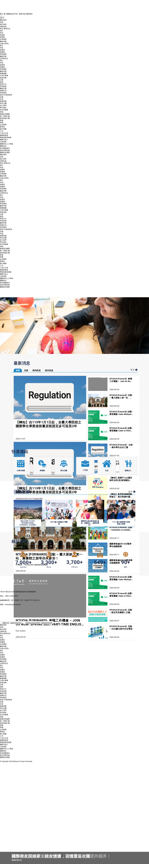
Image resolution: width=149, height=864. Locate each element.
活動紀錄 (3, 26)
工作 (1, 131)
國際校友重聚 (5, 152)
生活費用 (3, 125)
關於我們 (3, 20)
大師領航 (3, 142)
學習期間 (3, 54)
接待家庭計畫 (5, 118)
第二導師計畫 (5, 116)
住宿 (1, 99)
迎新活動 (3, 78)
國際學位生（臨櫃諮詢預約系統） (12, 623)
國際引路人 (4, 140)
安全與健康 (4, 110)
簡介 (1, 31)
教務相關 (3, 73)
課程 (1, 82)
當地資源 (3, 93)
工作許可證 (4, 133)
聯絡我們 (29, 14)
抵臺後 (2, 37)
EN (1, 18)
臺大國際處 (8, 14)
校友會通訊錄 (5, 150)
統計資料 (3, 24)
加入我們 (3, 105)
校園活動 (3, 101)
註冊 (1, 80)
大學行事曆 (4, 76)
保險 (1, 112)
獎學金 (2, 127)
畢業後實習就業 (5, 137)
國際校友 (3, 146)
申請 (1, 33)
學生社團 (3, 103)
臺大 (1, 14)
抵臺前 (2, 35)
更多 (132, 370)
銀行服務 (3, 129)
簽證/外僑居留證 (6, 95)
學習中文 (3, 84)
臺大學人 (15, 14)
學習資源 (3, 86)
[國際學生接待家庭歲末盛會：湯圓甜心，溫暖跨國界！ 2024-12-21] (74, 325)
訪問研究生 (4, 58)
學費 (1, 123)
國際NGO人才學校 (6, 144)
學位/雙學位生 (5, 29)
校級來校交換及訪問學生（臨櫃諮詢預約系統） (39, 623)
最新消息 (22, 14)
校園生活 (3, 90)
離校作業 (3, 41)
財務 (1, 120)
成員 (1, 22)
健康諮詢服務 (5, 114)
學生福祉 (3, 108)
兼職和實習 (4, 135)
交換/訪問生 (4, 44)
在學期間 (3, 39)
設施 (1, 97)
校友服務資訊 (5, 148)
